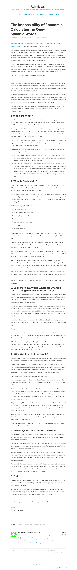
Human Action (46, 502)
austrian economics (22, 524)
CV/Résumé (50, 14)
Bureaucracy (35, 502)
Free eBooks (40, 14)
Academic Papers (29, 14)
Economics (23, 37)
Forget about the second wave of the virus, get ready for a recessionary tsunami (32, 550)
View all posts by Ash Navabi (40, 543)
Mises (30, 524)
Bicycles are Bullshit (59, 553)
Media (57, 14)
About (19, 14)
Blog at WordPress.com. (38, 564)
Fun (28, 37)
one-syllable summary (38, 524)
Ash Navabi (38, 6)
